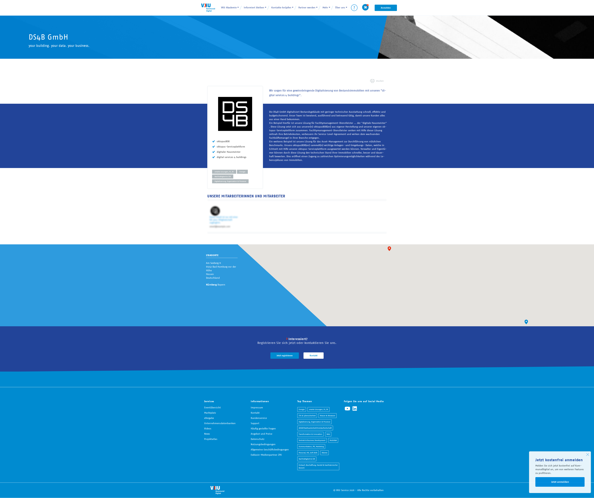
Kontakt (313, 355)
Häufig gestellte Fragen (263, 428)
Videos (207, 428)
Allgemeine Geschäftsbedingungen (270, 449)
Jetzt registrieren (285, 355)
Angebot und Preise (261, 433)
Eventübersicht (212, 407)
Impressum (257, 407)
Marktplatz (210, 412)
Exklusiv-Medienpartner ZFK (266, 454)
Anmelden (386, 7)
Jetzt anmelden (560, 481)
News (207, 433)
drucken (380, 80)
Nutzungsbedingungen (263, 444)
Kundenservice (259, 417)
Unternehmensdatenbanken (220, 423)
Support (255, 423)
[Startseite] (208, 8)
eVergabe (209, 417)
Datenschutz (257, 439)
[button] (389, 248)
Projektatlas (210, 439)
